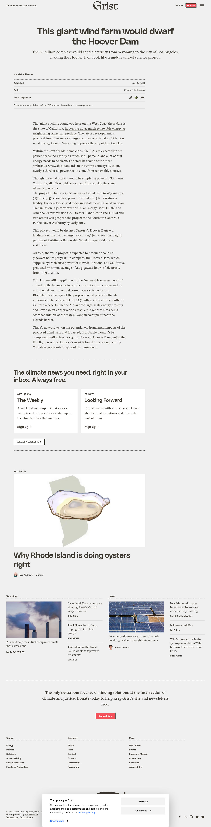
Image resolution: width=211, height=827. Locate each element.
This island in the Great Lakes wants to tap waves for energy (83, 650)
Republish (134, 762)
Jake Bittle (73, 616)
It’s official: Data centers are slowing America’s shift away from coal (85, 607)
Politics (10, 749)
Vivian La (72, 659)
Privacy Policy (26, 817)
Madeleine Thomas (23, 74)
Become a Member (138, 754)
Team (70, 749)
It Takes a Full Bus (181, 625)
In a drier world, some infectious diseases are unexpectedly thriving (184, 607)
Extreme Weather (15, 762)
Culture (39, 574)
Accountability (13, 758)
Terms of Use (12, 817)
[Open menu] (202, 5)
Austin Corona (121, 647)
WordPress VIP (31, 814)
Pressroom (73, 767)
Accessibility (135, 767)
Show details (57, 821)
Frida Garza (176, 655)
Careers (72, 758)
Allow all (143, 801)
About (71, 745)
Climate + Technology (134, 90)
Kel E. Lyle (175, 630)
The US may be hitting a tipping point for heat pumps (82, 629)
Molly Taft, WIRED (15, 652)
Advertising (135, 758)
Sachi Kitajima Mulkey (181, 616)
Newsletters (135, 745)
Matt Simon (73, 637)
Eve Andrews (26, 574)
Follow (179, 5)
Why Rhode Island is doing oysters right (72, 559)
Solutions (11, 754)
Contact (72, 754)
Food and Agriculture (17, 767)
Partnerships (74, 762)
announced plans (45, 300)
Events (132, 749)
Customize (141, 810)
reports (45, 188)
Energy (9, 745)
